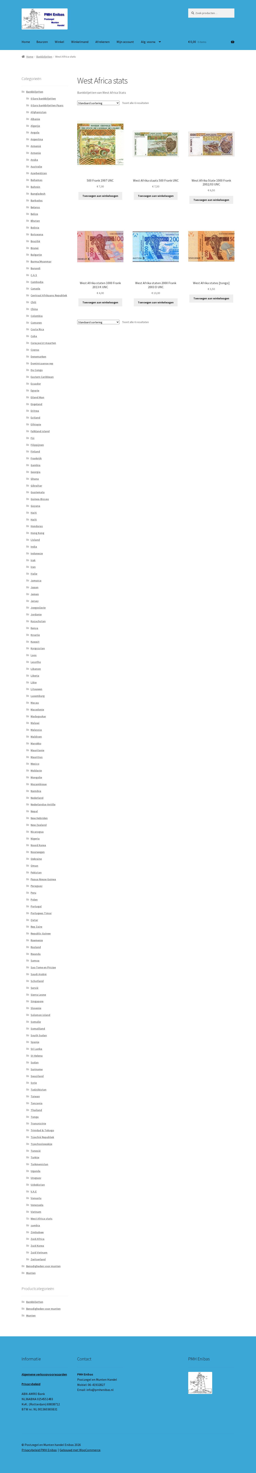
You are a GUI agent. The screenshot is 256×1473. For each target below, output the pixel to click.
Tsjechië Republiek (42, 1137)
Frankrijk (36, 458)
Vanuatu (36, 1198)
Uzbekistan (38, 1184)
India (34, 546)
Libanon (36, 669)
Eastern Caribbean (42, 377)
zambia (35, 1225)
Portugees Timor (41, 913)
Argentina (37, 139)
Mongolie (36, 777)
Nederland (37, 798)
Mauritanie (37, 750)
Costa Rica (37, 329)
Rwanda (36, 954)
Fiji (32, 438)
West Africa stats (41, 1218)
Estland (35, 417)
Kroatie (35, 635)
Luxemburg (38, 696)
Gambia (35, 465)
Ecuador (36, 383)
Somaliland (38, 1028)
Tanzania (36, 1103)
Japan (34, 587)
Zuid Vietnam (39, 1252)
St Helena (37, 1055)
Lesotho (36, 662)
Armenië (36, 146)
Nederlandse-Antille (43, 804)
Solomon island (40, 1015)
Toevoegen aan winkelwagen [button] (100, 196)
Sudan (35, 1062)
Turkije (35, 1157)
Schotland (37, 981)
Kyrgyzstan (38, 648)
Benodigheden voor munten (43, 1266)
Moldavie (36, 770)
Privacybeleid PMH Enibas (39, 1450)
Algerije (35, 126)
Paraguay (36, 886)
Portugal (36, 906)
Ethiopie (36, 424)
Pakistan (36, 872)
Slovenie (36, 1008)
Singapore (37, 1001)
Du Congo (37, 370)
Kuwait (35, 641)
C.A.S (34, 275)
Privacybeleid (31, 1384)
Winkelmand (79, 42)
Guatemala (38, 492)
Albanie (35, 119)
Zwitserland (38, 1259)
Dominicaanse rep (42, 363)
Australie (36, 166)
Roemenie (37, 940)
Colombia (37, 316)
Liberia (35, 675)
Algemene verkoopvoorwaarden (44, 1374)
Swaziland (37, 1076)
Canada (35, 288)
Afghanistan (38, 112)
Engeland (36, 404)
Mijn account (125, 42)
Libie (34, 682)
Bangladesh (38, 193)
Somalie (36, 1022)
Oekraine (36, 859)
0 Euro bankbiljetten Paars (47, 105)
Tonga (35, 1117)
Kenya (34, 628)
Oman (34, 865)
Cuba (34, 336)
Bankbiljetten (44, 56)
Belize (34, 214)
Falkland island (40, 431)
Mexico (35, 763)
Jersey (35, 601)
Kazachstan (38, 621)
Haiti (34, 512)
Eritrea (35, 411)
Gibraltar (36, 485)
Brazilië (35, 241)
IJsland (35, 540)
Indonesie (37, 553)
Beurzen (42, 42)
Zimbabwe (37, 1232)
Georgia (35, 472)
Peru (33, 893)
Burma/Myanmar (41, 261)
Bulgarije (36, 254)
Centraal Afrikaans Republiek (49, 295)
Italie (34, 573)
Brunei (35, 248)
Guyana (35, 506)
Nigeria (35, 838)
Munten (31, 1273)
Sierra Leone (38, 994)
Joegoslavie (38, 607)
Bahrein (35, 187)
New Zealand (39, 825)
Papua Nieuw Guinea (43, 879)
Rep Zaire (36, 926)
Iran (33, 567)
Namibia (36, 791)
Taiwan (35, 1096)
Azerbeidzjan (39, 173)
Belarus (35, 207)
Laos (34, 655)
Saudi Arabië (39, 974)
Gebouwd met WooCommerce (80, 1450)
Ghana (35, 479)
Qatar (34, 920)
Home (26, 42)
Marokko (36, 743)
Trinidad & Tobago (42, 1130)
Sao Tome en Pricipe (43, 967)
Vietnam (36, 1212)
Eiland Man (37, 397)
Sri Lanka (36, 1049)
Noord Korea (38, 845)
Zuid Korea (37, 1245)
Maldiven (36, 736)
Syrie (34, 1083)
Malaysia (36, 730)
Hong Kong (37, 533)
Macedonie (37, 709)
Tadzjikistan (38, 1089)
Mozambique (39, 784)
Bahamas (36, 180)
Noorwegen (38, 852)
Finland (35, 451)
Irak (33, 560)
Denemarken (38, 356)
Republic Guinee (41, 933)
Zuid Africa (37, 1239)
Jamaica (36, 580)
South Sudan (39, 1035)
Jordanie (36, 614)
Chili (33, 302)
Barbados (37, 200)
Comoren (36, 322)
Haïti (34, 519)
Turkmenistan (39, 1164)
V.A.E (34, 1191)
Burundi (35, 268)
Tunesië (36, 1151)
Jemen (35, 594)
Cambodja (37, 282)
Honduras (37, 526)
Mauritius (37, 757)
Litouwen (36, 689)
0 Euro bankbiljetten (43, 98)
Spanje (35, 1042)
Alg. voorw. (148, 42)
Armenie (36, 153)
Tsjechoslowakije (41, 1144)
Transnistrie (38, 1123)
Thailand (36, 1110)
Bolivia (35, 227)
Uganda (35, 1171)
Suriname (37, 1069)
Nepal (34, 811)
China (34, 309)
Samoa (35, 960)
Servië (34, 988)
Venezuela (37, 1205)
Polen (34, 899)
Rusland (36, 947)
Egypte (35, 390)
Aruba (34, 160)
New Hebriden (39, 818)
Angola (35, 132)
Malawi (35, 723)
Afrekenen (102, 42)
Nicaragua (37, 832)
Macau (35, 702)
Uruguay (36, 1178)
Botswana (37, 234)
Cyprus (35, 350)
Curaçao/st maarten (43, 343)
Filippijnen (37, 445)
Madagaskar (38, 716)
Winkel (59, 42)
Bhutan (35, 221)
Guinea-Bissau (40, 499)
